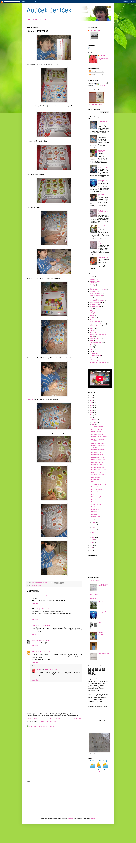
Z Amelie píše (94, 353)
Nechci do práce (96, 472)
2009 (91, 550)
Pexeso (93, 499)
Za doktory (93, 358)
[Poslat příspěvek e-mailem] (51, 582)
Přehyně (101, 32)
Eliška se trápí (94, 594)
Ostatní (92, 328)
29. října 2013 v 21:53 (50, 669)
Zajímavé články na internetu (98, 362)
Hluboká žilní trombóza (102, 242)
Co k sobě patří (95, 517)
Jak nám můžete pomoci (97, 300)
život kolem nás (95, 30)
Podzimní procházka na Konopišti (98, 446)
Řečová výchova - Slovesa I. (99, 437)
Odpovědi (36, 666)
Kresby (92, 315)
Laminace (93, 317)
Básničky (92, 285)
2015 (91, 412)
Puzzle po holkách (96, 487)
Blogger (92, 819)
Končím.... (101, 601)
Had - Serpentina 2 (96, 477)
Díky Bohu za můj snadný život (103, 585)
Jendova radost (94, 304)
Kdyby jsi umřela (96, 479)
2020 (91, 400)
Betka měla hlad (96, 452)
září (93, 520)
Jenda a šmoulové (103, 136)
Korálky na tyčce (96, 507)
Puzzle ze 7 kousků (97, 429)
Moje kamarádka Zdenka (97, 324)
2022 (91, 397)
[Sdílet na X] (59, 583)
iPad (91, 298)
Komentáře (94, 74)
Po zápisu (101, 643)
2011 (91, 545)
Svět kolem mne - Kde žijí (98, 484)
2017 (91, 407)
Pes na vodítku (95, 509)
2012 (91, 543)
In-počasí (98, 772)
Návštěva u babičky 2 (97, 449)
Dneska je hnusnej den (98, 459)
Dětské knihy (93, 291)
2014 (91, 415)
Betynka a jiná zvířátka (96, 287)
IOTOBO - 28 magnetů (97, 467)
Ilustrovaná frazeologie (96, 295)
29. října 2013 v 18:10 (44, 651)
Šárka (91, 345)
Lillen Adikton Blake (38, 596)
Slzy (99, 622)
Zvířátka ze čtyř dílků (97, 427)
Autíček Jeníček (49, 10)
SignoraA (34, 625)
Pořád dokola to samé (97, 457)
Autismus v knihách (101, 150)
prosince (94, 419)
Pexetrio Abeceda (96, 432)
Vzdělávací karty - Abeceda (99, 474)
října (93, 424)
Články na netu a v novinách (98, 289)
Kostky (93, 494)
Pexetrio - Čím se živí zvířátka (99, 469)
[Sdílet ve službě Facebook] (61, 583)
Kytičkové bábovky (103, 257)
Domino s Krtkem (96, 492)
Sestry (91, 340)
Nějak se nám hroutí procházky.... (103, 166)
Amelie (39, 669)
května (94, 530)
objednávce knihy (97, 104)
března (94, 535)
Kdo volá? (94, 512)
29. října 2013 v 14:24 (44, 625)
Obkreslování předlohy (97, 443)
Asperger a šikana (103, 180)
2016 (91, 410)
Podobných (30, 399)
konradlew (71, 819)
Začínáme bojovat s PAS (97, 360)
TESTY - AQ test (94, 580)
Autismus (92, 279)
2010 (91, 548)
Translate (102, 85)
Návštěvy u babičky (97, 454)
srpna (93, 522)
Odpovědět (35, 603)
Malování (94, 514)
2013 (91, 417)
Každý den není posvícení (98, 462)
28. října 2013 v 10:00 (43, 609)
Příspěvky (94, 71)
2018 (91, 405)
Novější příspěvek (32, 718)
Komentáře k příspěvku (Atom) (47, 721)
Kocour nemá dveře (97, 502)
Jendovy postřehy (95, 306)
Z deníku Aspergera (95, 355)
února (93, 537)
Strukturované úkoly (95, 343)
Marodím (92, 319)
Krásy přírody (93, 313)
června (94, 527)
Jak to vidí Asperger (95, 302)
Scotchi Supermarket (97, 434)
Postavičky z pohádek (97, 464)
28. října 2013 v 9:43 (50, 596)
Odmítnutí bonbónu (101, 195)
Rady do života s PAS (96, 338)
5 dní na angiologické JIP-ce (103, 211)
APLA (91, 277)
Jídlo (91, 308)
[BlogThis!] (57, 583)
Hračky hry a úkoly (36, 585)
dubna (94, 532)
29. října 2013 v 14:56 (42, 640)
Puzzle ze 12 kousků (97, 489)
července (94, 525)
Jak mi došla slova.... (102, 226)
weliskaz (34, 651)
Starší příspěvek (76, 718)
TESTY (92, 349)
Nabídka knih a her (95, 326)
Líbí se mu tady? (96, 497)
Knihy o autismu (94, 311)
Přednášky (93, 332)
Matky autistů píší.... (95, 321)
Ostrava (92, 330)
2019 (91, 402)
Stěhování (93, 598)
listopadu (94, 422)
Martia (33, 640)
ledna (93, 539)
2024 (91, 395)
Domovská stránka (54, 718)
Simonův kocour (96, 504)
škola (91, 347)
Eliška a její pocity (103, 653)
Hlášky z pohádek (96, 482)
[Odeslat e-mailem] (55, 583)
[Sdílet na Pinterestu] (63, 583)
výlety (91, 351)
